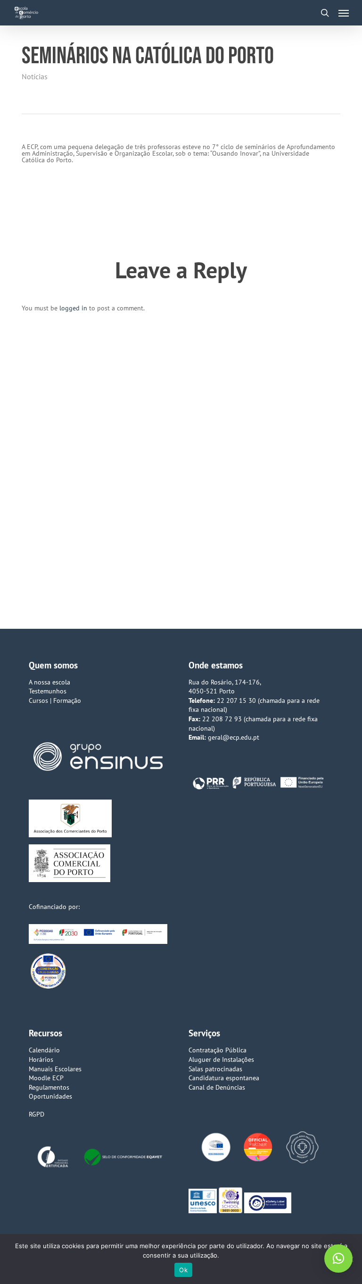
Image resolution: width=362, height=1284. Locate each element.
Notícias (35, 76)
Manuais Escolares (55, 1069)
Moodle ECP (46, 1078)
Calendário (44, 1050)
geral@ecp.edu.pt (233, 737)
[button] (343, 12)
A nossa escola (49, 682)
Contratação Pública (218, 1050)
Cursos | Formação (55, 700)
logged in (73, 308)
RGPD (36, 1114)
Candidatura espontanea (224, 1078)
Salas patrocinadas (215, 1069)
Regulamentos (49, 1087)
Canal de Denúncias (217, 1087)
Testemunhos (47, 691)
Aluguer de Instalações (221, 1059)
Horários (41, 1059)
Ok (183, 1270)
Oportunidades (50, 1096)
